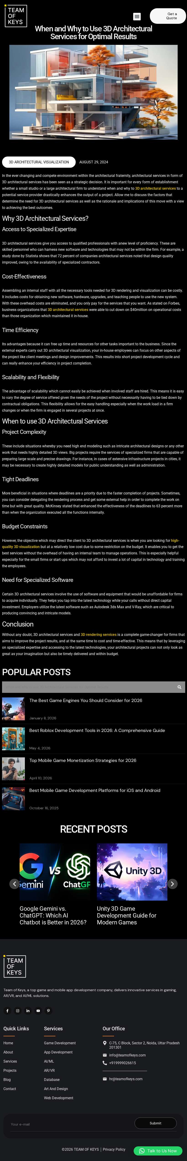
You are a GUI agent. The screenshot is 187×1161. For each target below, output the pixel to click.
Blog (7, 1079)
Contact (9, 1089)
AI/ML (49, 1061)
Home (8, 1043)
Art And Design (56, 1089)
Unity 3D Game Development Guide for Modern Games (126, 915)
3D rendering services (99, 634)
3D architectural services (155, 188)
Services (10, 1061)
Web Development (58, 1098)
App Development (58, 1052)
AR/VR (49, 1070)
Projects (9, 1070)
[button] (137, 16)
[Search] (179, 687)
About (8, 1052)
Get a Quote (171, 15)
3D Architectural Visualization (39, 162)
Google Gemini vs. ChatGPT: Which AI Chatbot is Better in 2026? (53, 915)
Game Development (60, 1043)
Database (52, 1079)
